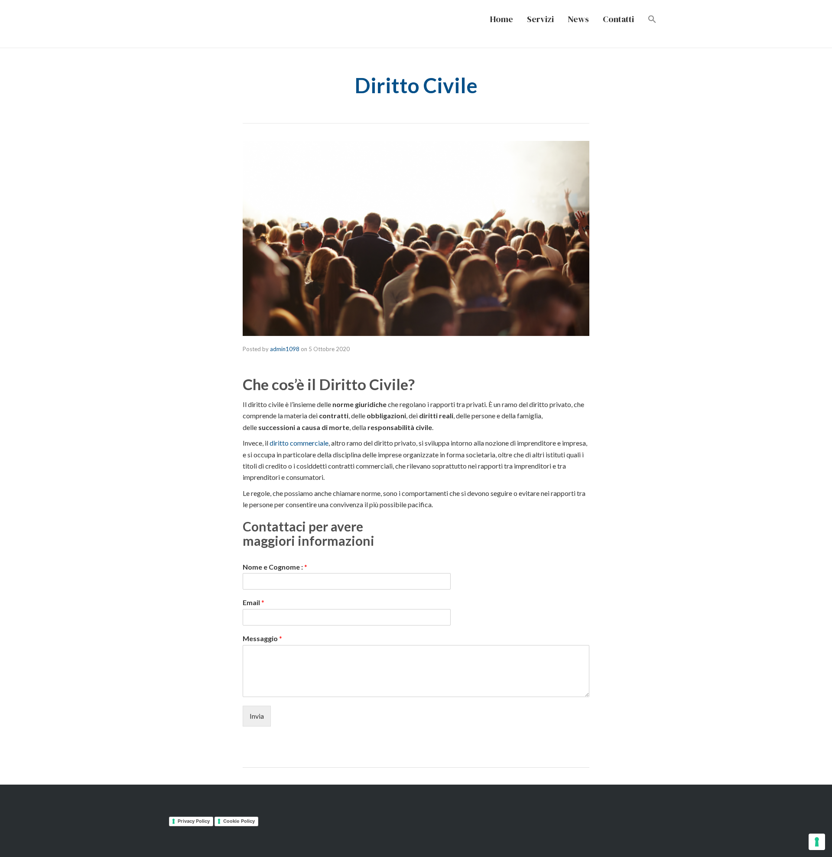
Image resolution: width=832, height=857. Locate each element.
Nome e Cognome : (275, 567)
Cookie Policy (239, 821)
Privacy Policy (194, 821)
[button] (652, 19)
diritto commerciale (299, 443)
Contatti (618, 19)
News (578, 19)
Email (253, 602)
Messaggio (262, 638)
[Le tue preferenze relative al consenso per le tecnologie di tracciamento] (817, 842)
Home (501, 19)
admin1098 (284, 348)
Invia (257, 716)
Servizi (540, 19)
